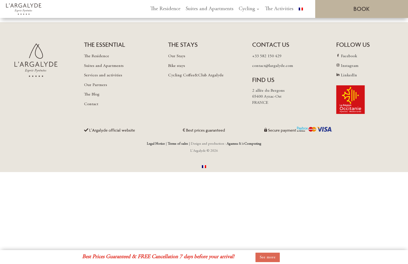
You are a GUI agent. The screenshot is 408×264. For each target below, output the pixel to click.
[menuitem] (301, 9)
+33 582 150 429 (266, 56)
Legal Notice (156, 144)
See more (268, 257)
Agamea (232, 144)
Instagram (349, 66)
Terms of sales (178, 144)
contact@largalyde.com (272, 66)
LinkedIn (349, 75)
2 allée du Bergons (268, 91)
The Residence (165, 9)
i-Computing (251, 144)
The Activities (279, 9)
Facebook (349, 56)
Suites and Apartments (210, 9)
